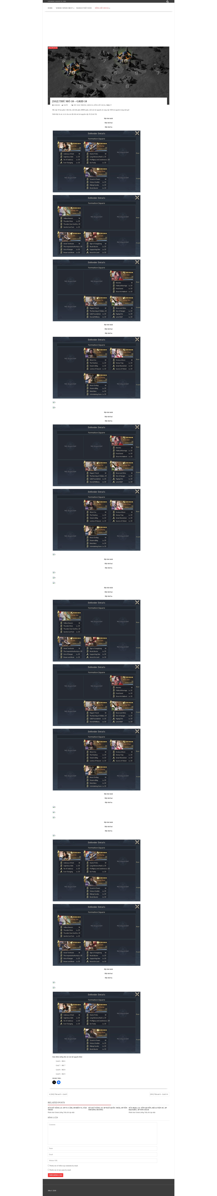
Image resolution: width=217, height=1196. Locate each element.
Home (50, 8)
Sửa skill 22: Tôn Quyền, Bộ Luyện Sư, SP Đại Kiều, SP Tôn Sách (148, 1109)
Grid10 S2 (90, 105)
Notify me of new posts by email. (60, 1170)
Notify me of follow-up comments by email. (64, 1166)
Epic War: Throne (80, 105)
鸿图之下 (109, 105)
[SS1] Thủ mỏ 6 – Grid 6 (158, 1094)
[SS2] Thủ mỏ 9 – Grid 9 (59, 1094)
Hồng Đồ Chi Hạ (102, 8)
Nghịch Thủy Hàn (84, 8)
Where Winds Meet (64, 8)
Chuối (65, 105)
